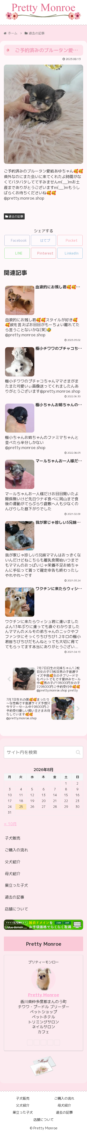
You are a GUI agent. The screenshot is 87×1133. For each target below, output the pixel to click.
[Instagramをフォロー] (43, 1042)
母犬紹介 (12, 873)
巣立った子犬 (16, 885)
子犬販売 (12, 838)
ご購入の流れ (16, 850)
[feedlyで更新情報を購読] (50, 1042)
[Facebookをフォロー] (37, 1042)
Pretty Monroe (43, 995)
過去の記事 (15, 216)
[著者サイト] (30, 1042)
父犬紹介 (12, 861)
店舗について (16, 909)
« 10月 (10, 823)
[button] (78, 752)
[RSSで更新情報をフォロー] (57, 1042)
